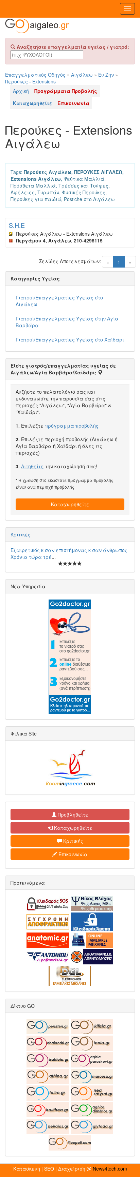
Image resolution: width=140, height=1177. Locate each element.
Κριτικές (21, 534)
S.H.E (17, 225)
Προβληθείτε (72, 814)
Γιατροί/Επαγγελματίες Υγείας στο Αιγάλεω (59, 301)
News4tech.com (110, 1168)
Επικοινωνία (72, 854)
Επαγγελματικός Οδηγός (35, 74)
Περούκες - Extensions (30, 81)
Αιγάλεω (82, 74)
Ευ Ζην (106, 74)
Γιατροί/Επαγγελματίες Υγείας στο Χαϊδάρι (70, 339)
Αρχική (21, 90)
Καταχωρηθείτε (70, 504)
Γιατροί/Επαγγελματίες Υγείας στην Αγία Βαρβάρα (67, 322)
